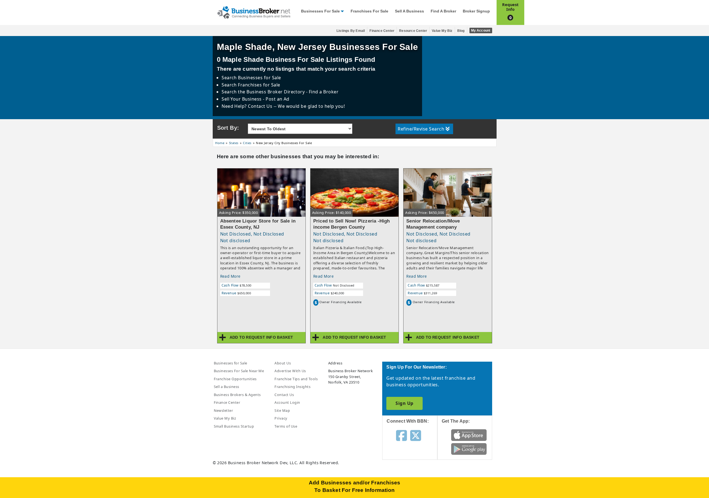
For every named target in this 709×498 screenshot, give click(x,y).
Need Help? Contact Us (248, 106)
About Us (282, 363)
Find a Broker (443, 11)
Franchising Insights (292, 386)
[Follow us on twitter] (415, 435)
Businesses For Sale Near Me (239, 370)
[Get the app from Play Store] (469, 448)
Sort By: (228, 128)
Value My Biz (442, 31)
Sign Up (404, 403)
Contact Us (284, 394)
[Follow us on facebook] (401, 435)
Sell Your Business (242, 99)
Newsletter (223, 410)
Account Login (287, 402)
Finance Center (381, 31)
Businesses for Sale (320, 11)
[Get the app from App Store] (469, 434)
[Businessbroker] (253, 12)
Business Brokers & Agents (237, 394)
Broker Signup (476, 11)
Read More (230, 276)
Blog (461, 31)
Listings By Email (350, 31)
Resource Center (413, 31)
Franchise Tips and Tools (296, 378)
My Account (480, 30)
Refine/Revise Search (421, 129)
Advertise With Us (290, 370)
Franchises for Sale (369, 11)
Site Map (282, 410)
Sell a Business (409, 11)
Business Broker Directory (275, 92)
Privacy (280, 418)
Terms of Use (285, 426)
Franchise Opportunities (235, 378)
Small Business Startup (234, 426)
